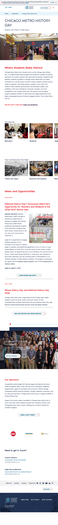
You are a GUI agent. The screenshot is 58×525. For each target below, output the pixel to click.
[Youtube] (46, 483)
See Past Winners (11, 356)
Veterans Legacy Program (26, 261)
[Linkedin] (49, 483)
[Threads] (52, 483)
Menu (9, 7)
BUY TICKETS (35, 500)
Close (52, 2)
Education (15, 14)
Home (6, 14)
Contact (23, 483)
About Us (9, 483)
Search (54, 8)
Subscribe (46, 489)
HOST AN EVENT (47, 500)
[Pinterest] (43, 483)
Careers (16, 483)
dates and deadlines (30, 105)
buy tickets (44, 8)
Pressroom (32, 483)
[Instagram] (40, 483)
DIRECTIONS (25, 500)
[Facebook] (37, 483)
